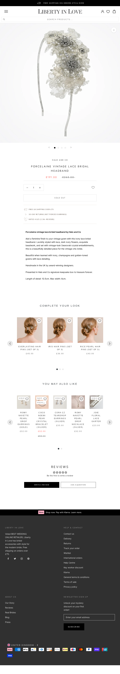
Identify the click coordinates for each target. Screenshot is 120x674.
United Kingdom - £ (24, 645)
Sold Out (59, 198)
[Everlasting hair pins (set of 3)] (30, 330)
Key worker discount (73, 567)
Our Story (9, 603)
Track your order (72, 548)
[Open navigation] (6, 11)
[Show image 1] (54, 147)
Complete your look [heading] (60, 305)
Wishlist (67, 553)
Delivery (67, 538)
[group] (30, 337)
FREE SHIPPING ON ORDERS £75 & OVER (63, 3)
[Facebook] (8, 558)
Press (7, 622)
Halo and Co (60, 160)
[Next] (109, 343)
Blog (7, 617)
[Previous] (10, 343)
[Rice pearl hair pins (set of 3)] (90, 330)
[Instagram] (22, 558)
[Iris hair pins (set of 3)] (60, 330)
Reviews (9, 607)
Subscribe (74, 627)
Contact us (69, 534)
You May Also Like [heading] (59, 383)
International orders (73, 558)
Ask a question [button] (78, 485)
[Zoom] (113, 30)
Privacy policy (70, 587)
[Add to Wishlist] (93, 187)
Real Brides (10, 612)
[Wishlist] (108, 11)
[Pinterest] (28, 558)
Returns (67, 543)
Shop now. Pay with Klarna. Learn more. (64, 512)
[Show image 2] (58, 147)
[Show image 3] (61, 147)
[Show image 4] (65, 147)
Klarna (67, 572)
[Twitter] (15, 558)
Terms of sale (70, 582)
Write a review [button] (41, 485)
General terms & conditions (76, 577)
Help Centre (69, 562)
